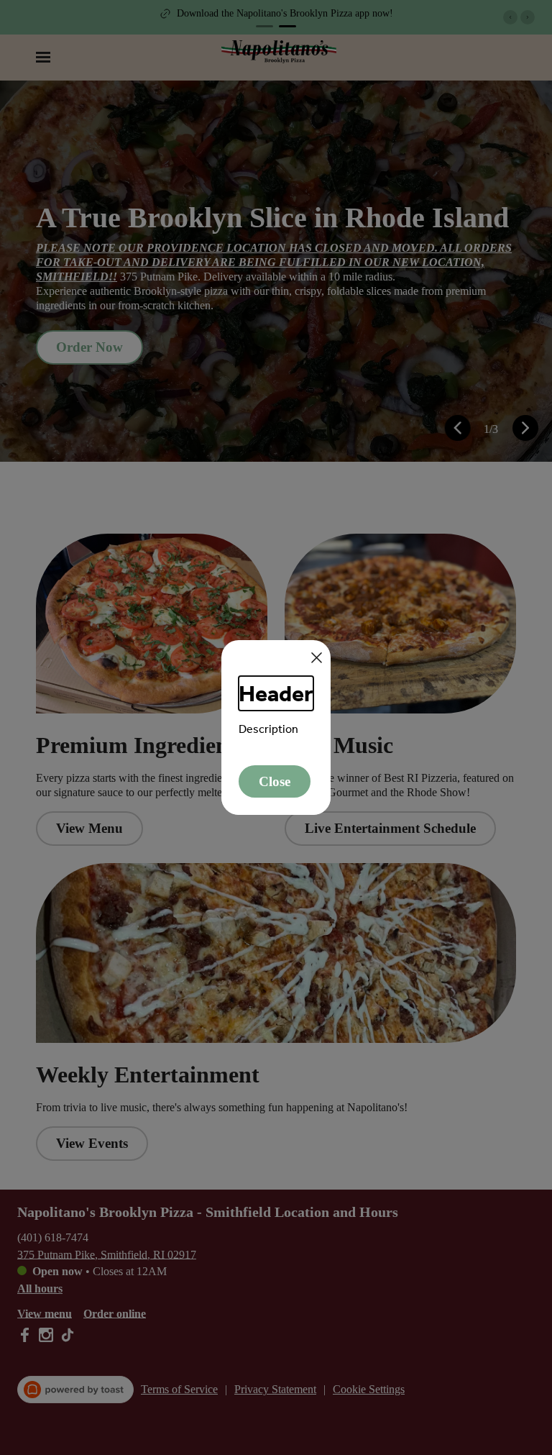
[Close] (317, 658)
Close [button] (274, 781)
